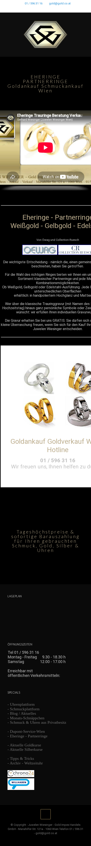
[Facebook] (37, 9)
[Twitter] (42, 9)
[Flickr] (54, 9)
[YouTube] (48, 9)
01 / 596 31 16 (33, 3)
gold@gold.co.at (60, 3)
